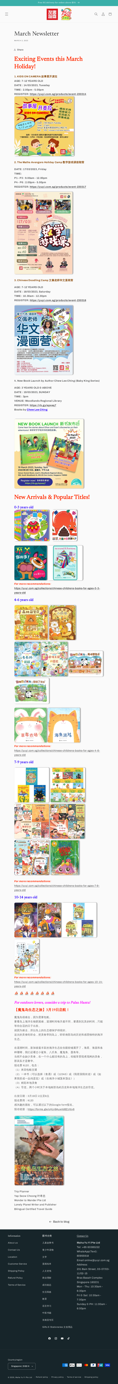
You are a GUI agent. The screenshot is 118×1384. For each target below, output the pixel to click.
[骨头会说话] (49, 936)
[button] (6, 14)
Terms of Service (16, 1285)
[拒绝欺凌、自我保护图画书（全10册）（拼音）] (31, 838)
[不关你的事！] (30, 579)
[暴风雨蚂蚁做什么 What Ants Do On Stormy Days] (64, 874)
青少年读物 (48, 1250)
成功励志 (46, 1285)
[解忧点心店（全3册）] (79, 936)
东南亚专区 (48, 1320)
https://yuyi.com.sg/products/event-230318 (58, 300)
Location (12, 1257)
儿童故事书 (48, 1243)
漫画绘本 (46, 1264)
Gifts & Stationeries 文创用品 (57, 1327)
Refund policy (42, 1377)
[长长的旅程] (27, 675)
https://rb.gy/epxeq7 (43, 405)
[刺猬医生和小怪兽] (62, 639)
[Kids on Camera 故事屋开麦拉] (44, 155)
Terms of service (74, 1377)
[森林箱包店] (31, 639)
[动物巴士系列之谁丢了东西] (31, 703)
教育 (44, 1299)
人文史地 (46, 1271)
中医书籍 (46, 1313)
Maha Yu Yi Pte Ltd (23, 1377)
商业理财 (46, 1278)
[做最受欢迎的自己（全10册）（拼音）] (67, 838)
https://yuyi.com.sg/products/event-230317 (58, 186)
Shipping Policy (16, 1271)
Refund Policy (15, 1278)
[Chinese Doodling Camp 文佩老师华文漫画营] (43, 374)
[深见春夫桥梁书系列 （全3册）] (31, 801)
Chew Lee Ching (37, 409)
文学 (44, 1257)
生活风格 (46, 1292)
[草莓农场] (30, 741)
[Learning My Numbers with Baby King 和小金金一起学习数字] (65, 579)
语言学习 (46, 1306)
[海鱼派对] (63, 741)
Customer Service (17, 1264)
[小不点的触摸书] (31, 540)
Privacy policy (57, 1377)
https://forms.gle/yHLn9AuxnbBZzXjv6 (51, 1109)
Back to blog (61, 1221)
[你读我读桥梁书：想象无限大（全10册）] (67, 801)
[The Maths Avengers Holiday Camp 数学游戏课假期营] (43, 273)
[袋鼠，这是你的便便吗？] (64, 540)
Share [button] (20, 49)
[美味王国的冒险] (54, 675)
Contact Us (14, 1250)
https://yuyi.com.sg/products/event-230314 (58, 94)
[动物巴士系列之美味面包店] (85, 675)
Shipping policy (91, 1377)
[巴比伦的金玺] (25, 936)
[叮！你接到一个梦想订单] (26, 973)
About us (13, 1243)
